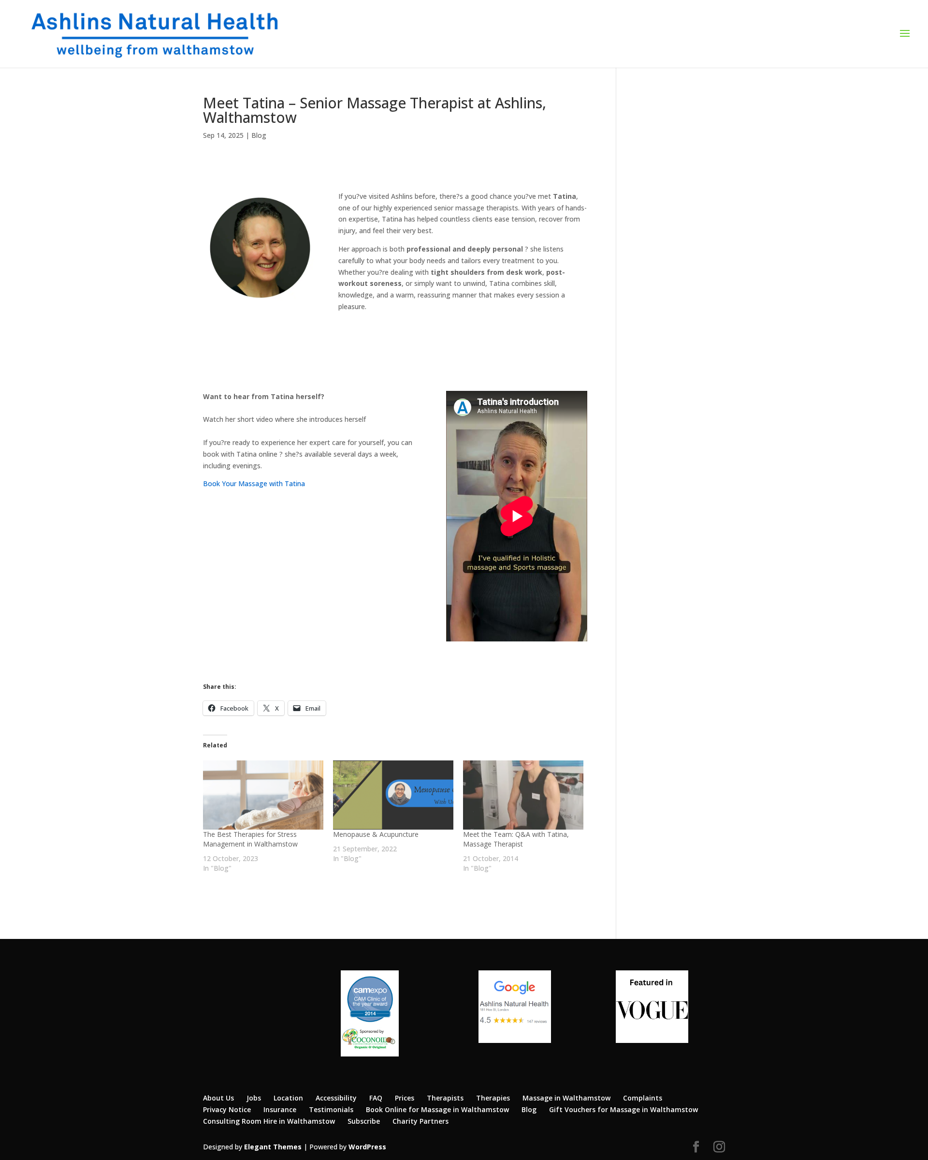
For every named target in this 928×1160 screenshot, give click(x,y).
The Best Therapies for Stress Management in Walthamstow (250, 839)
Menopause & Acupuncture (376, 834)
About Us (218, 1097)
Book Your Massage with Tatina (254, 483)
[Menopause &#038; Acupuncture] (393, 794)
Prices (404, 1097)
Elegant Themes (273, 1146)
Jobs (253, 1097)
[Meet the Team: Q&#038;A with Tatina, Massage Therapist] (523, 794)
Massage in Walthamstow (566, 1097)
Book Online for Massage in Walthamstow (437, 1109)
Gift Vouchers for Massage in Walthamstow (623, 1109)
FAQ (375, 1097)
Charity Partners (420, 1121)
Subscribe (364, 1121)
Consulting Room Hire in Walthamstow (269, 1121)
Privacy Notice (227, 1109)
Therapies (493, 1097)
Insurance (279, 1109)
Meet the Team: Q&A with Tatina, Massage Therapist (516, 839)
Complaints (642, 1097)
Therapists (445, 1097)
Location (288, 1097)
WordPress (367, 1146)
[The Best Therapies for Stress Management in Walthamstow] (263, 794)
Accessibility (336, 1097)
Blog (258, 135)
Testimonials (331, 1109)
